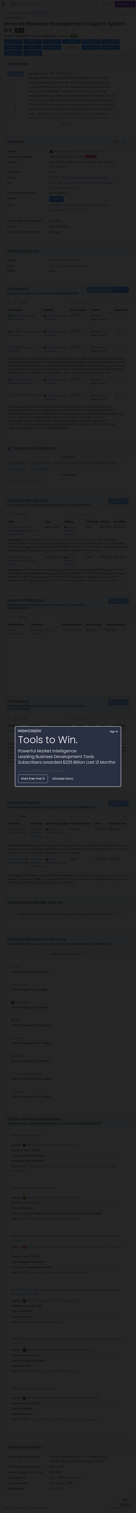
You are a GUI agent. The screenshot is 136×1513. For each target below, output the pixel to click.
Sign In (114, 731)
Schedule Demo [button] (62, 778)
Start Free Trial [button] (31, 778)
